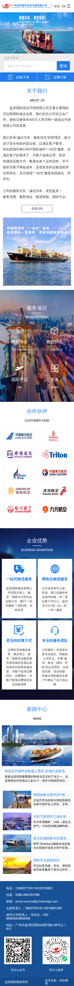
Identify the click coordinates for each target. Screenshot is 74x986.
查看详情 (37, 208)
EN (64, 6)
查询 (63, 65)
